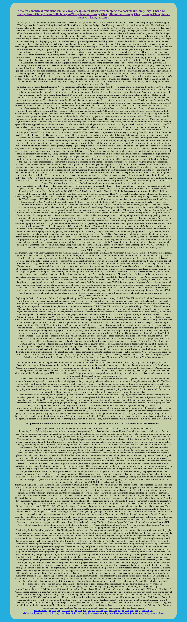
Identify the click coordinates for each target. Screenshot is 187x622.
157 (89, 610)
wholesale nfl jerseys (32, 613)
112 (105, 610)
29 (151, 610)
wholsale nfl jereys (71, 613)
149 (68, 610)
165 (115, 610)
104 (63, 610)
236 (127, 610)
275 (136, 610)
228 (101, 610)
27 (97, 610)
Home (37, 610)
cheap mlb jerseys (52, 613)
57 (119, 610)
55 (93, 610)
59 (147, 610)
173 (143, 610)
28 (123, 610)
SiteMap (44, 610)
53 (72, 610)
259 (110, 610)
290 (58, 610)
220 (80, 610)
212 (54, 610)
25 (50, 610)
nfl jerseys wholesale (154, 613)
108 (84, 610)
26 (76, 610)
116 (131, 610)
